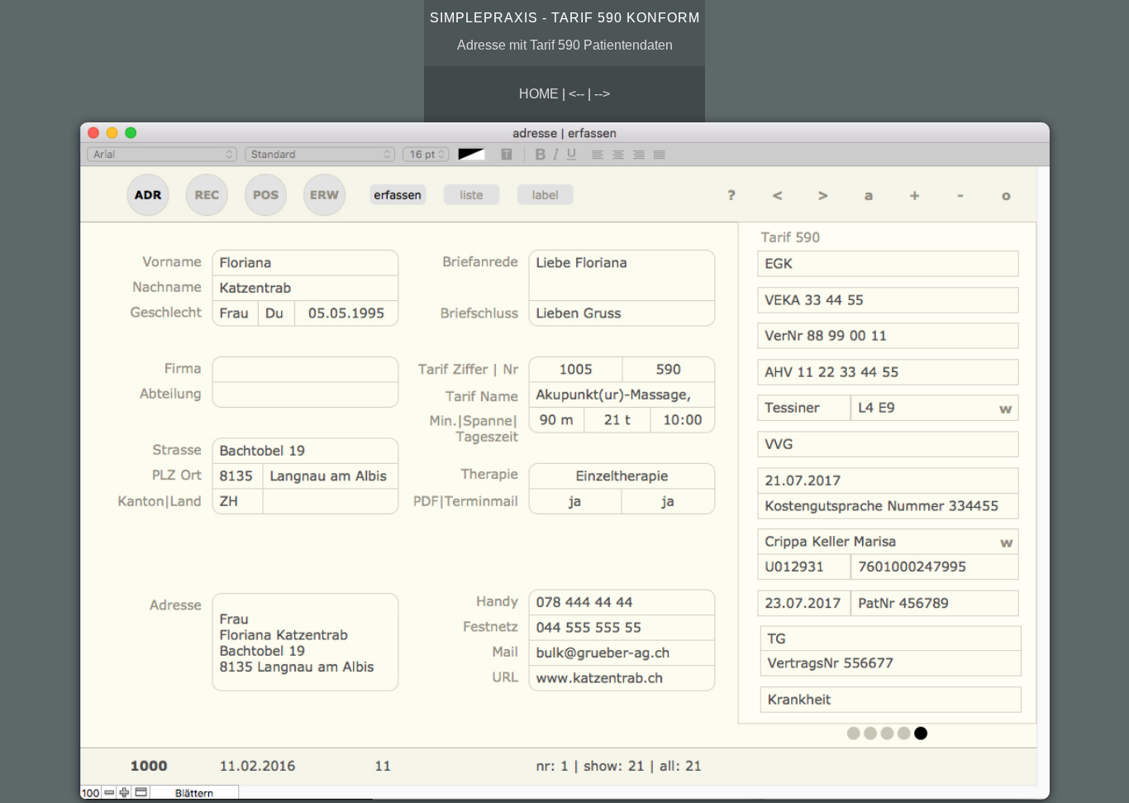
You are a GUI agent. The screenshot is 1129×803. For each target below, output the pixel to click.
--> (602, 94)
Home (539, 94)
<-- (576, 94)
